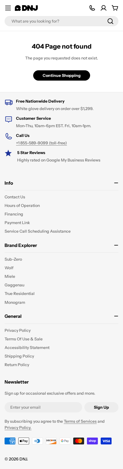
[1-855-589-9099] (92, 8)
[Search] (110, 21)
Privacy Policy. (18, 427)
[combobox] (61, 21)
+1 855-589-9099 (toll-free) (41, 142)
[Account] (103, 8)
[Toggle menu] (8, 8)
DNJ (23, 459)
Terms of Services (80, 421)
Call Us (22, 135)
